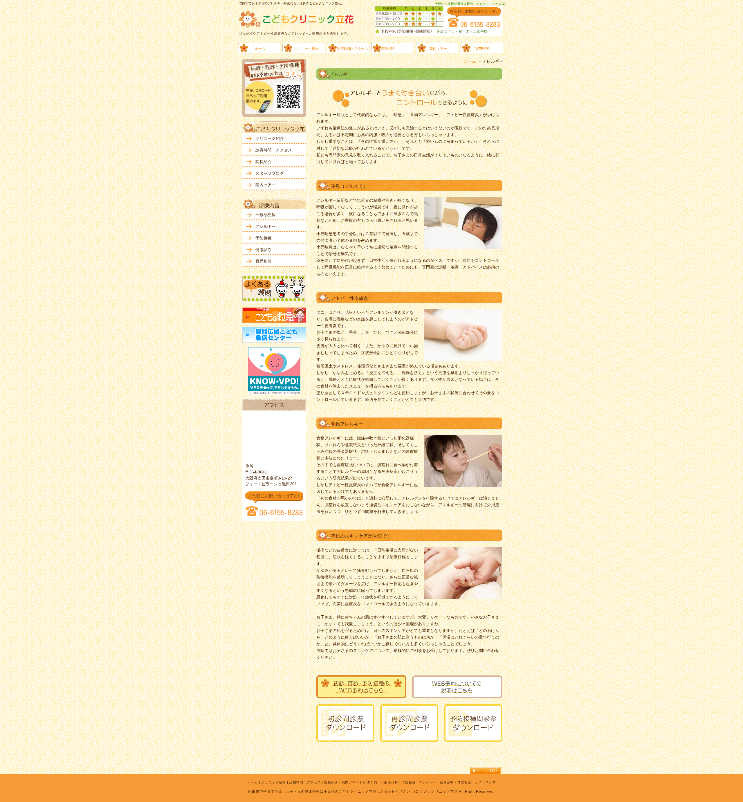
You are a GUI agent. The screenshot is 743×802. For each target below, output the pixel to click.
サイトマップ (485, 782)
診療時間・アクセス (305, 782)
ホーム (470, 61)
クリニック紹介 (274, 782)
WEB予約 (370, 782)
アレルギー (428, 782)
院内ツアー (350, 782)
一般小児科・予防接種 (398, 782)
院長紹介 (331, 782)
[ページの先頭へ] (487, 770)
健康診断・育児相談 (455, 782)
